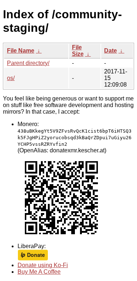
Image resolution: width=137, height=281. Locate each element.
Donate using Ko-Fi (43, 265)
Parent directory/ (28, 63)
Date (110, 51)
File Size (78, 50)
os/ (11, 78)
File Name (20, 51)
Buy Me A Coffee (39, 272)
